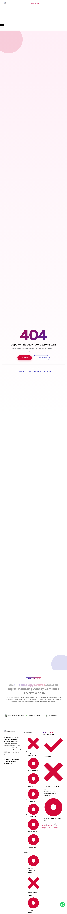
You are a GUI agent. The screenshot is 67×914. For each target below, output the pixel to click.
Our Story (29, 371)
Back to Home (24, 358)
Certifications (47, 371)
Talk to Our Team (41, 358)
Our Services (20, 371)
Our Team (37, 371)
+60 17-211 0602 (47, 735)
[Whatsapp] (62, 904)
